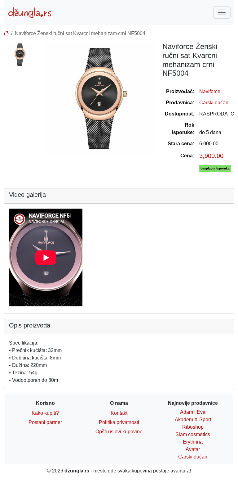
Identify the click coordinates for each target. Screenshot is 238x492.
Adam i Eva (192, 412)
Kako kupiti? (45, 413)
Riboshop (193, 427)
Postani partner (45, 422)
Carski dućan (213, 102)
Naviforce (209, 91)
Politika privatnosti (119, 422)
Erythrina (193, 442)
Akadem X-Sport (193, 419)
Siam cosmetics (192, 434)
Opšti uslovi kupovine (119, 431)
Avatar (193, 449)
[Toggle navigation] (222, 12)
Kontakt (119, 413)
